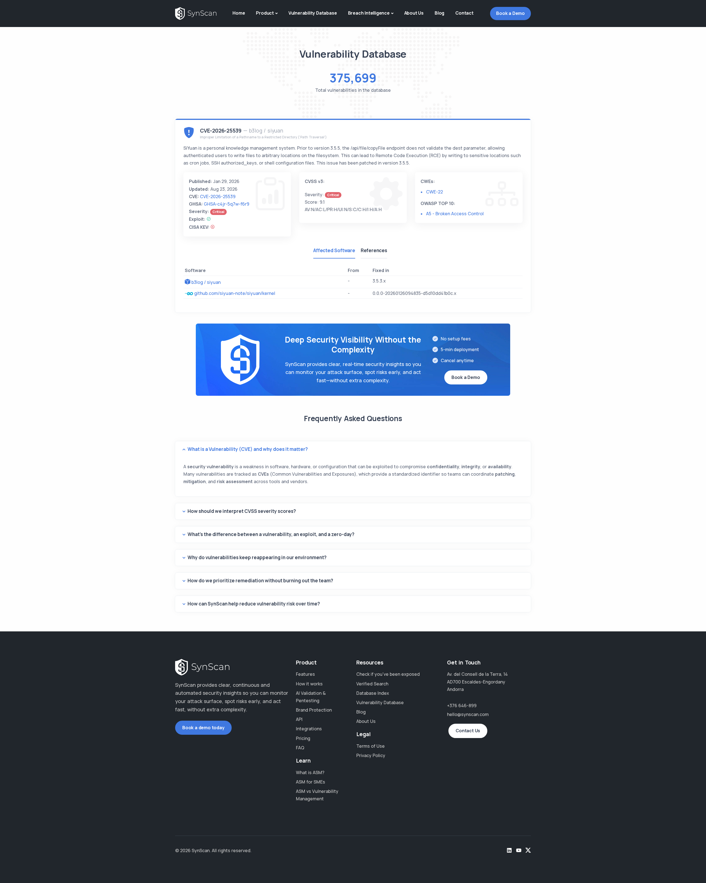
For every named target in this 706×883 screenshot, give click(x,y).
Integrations (309, 729)
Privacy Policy (370, 755)
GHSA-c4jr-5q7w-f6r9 (226, 204)
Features (305, 674)
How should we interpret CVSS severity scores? (242, 511)
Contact (464, 13)
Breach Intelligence (369, 13)
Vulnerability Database (312, 13)
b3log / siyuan (206, 282)
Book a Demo (510, 13)
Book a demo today (203, 728)
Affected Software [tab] (334, 250)
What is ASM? (310, 772)
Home (238, 13)
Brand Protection (314, 710)
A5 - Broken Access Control (455, 214)
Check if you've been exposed (388, 674)
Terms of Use (370, 746)
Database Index (372, 693)
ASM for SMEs (310, 782)
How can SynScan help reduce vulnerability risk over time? (254, 604)
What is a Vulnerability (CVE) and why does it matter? (248, 449)
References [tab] (374, 250)
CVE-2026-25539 (218, 196)
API (299, 719)
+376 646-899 (462, 705)
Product (265, 13)
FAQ (300, 748)
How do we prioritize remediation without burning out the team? (260, 580)
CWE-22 (434, 192)
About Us (414, 13)
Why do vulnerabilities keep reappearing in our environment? (257, 557)
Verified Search (372, 684)
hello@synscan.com (468, 714)
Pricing (303, 738)
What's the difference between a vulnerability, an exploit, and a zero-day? (271, 534)
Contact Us (468, 731)
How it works (309, 684)
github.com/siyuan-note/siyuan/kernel (234, 293)
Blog (439, 13)
